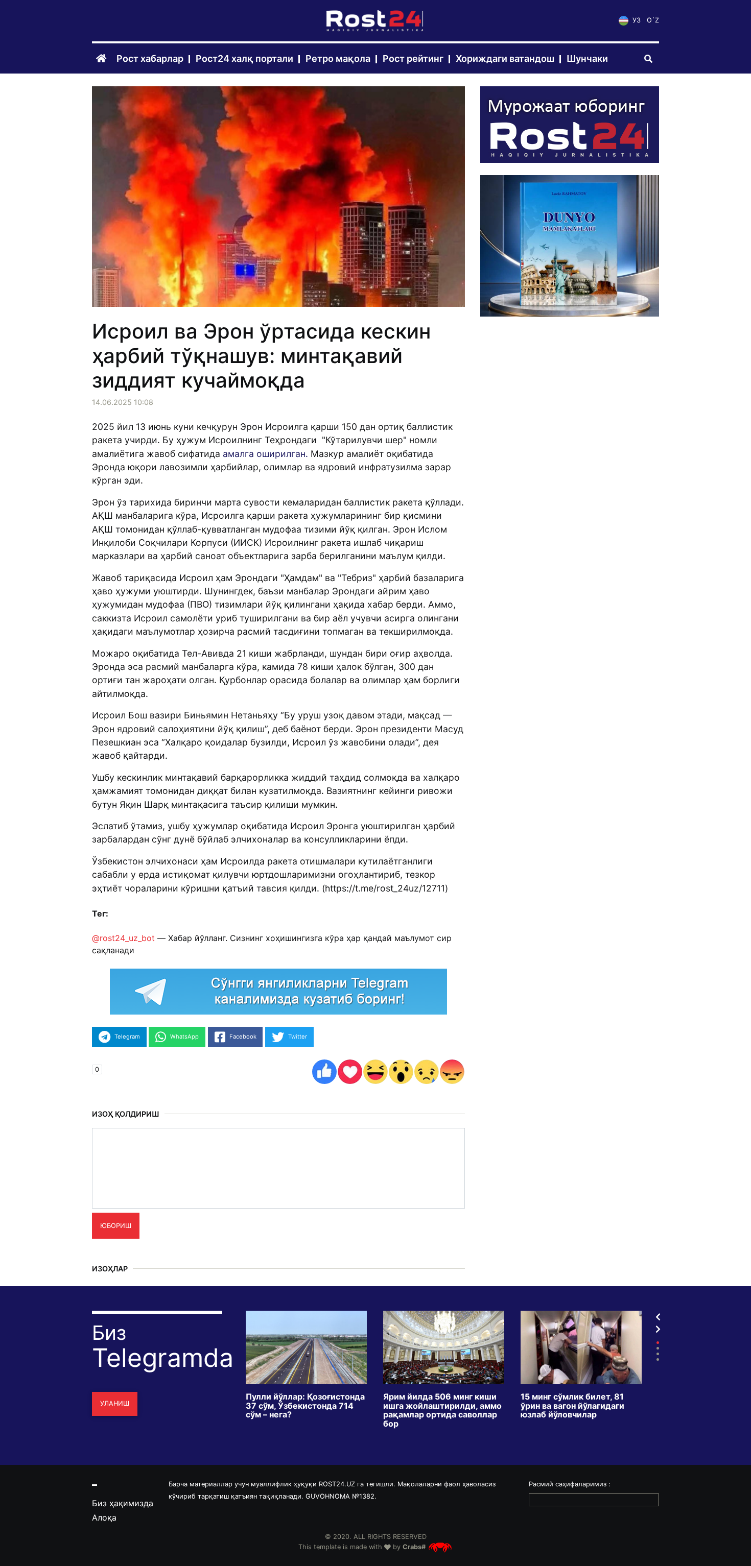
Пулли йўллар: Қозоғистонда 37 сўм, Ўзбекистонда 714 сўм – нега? (305, 1405)
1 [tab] (657, 1342)
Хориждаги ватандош (505, 59)
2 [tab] (657, 1348)
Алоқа (104, 1517)
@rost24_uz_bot (123, 938)
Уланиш (114, 1403)
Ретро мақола (338, 59)
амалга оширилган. (265, 453)
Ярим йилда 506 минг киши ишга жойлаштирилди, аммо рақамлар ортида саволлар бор (442, 1410)
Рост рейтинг (413, 59)
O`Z (653, 21)
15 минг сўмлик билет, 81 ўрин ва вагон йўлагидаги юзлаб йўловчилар (572, 1405)
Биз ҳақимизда (122, 1503)
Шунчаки (587, 59)
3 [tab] (657, 1354)
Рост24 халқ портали (244, 59)
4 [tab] (657, 1359)
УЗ (635, 21)
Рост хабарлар (149, 59)
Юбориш (115, 1226)
